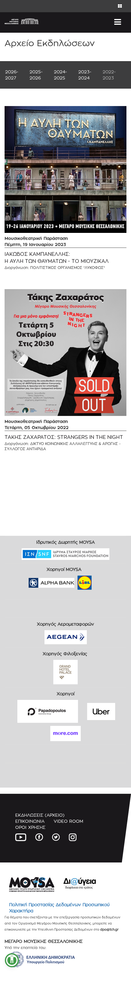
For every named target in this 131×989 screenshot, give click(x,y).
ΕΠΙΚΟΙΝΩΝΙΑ (29, 821)
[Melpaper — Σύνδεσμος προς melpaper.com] (102, 581)
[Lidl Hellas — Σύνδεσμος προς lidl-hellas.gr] (75, 581)
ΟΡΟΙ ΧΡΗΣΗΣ (30, 827)
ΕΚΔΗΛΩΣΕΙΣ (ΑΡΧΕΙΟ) (40, 815)
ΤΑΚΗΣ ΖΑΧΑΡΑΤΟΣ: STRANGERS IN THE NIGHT (64, 437)
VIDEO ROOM (68, 821)
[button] (12, 960)
